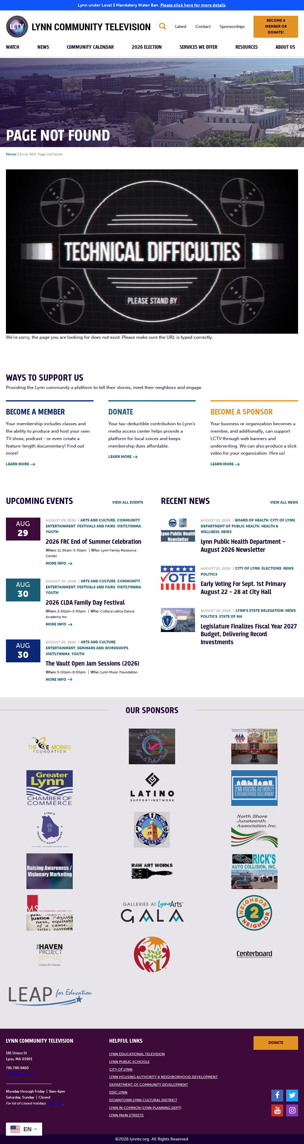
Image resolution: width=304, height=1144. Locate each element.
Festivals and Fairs (96, 526)
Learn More (20, 464)
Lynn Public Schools (129, 1062)
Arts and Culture (97, 520)
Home (11, 154)
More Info (59, 563)
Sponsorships (232, 26)
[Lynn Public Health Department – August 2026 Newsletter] (178, 530)
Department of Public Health (230, 526)
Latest (180, 26)
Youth (52, 532)
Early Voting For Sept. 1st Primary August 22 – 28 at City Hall (243, 588)
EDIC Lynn (118, 1092)
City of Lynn (282, 520)
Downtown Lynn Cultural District (143, 1100)
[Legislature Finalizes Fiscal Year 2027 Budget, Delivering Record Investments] (178, 620)
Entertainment (60, 526)
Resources (246, 47)
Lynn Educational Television (137, 1054)
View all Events (127, 502)
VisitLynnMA (129, 526)
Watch (12, 47)
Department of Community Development (148, 1084)
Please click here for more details (192, 5)
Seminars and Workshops (102, 648)
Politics (209, 574)
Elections (271, 568)
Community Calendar (90, 47)
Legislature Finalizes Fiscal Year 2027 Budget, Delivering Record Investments (249, 634)
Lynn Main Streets (126, 1115)
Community (128, 520)
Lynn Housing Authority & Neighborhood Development (163, 1077)
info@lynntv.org (19, 1073)
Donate (275, 1043)
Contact (203, 26)
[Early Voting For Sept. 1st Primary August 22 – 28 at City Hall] (178, 578)
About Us (285, 47)
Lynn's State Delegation (260, 611)
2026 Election (147, 47)
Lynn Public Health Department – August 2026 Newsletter (243, 546)
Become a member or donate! (276, 26)
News (43, 47)
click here (55, 1103)
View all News (284, 502)
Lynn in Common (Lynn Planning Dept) (145, 1108)
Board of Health (251, 520)
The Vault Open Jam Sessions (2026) (92, 664)
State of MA (230, 616)
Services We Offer (198, 47)
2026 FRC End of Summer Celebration (93, 542)
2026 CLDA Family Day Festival (85, 603)
